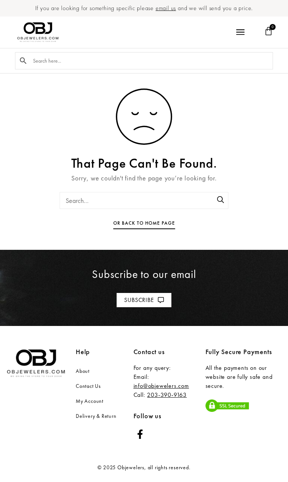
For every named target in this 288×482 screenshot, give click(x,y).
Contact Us (88, 386)
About (83, 371)
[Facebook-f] (140, 434)
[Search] (220, 200)
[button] (240, 32)
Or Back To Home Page (144, 223)
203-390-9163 (167, 395)
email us (166, 8)
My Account (90, 401)
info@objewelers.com (161, 386)
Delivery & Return (96, 416)
